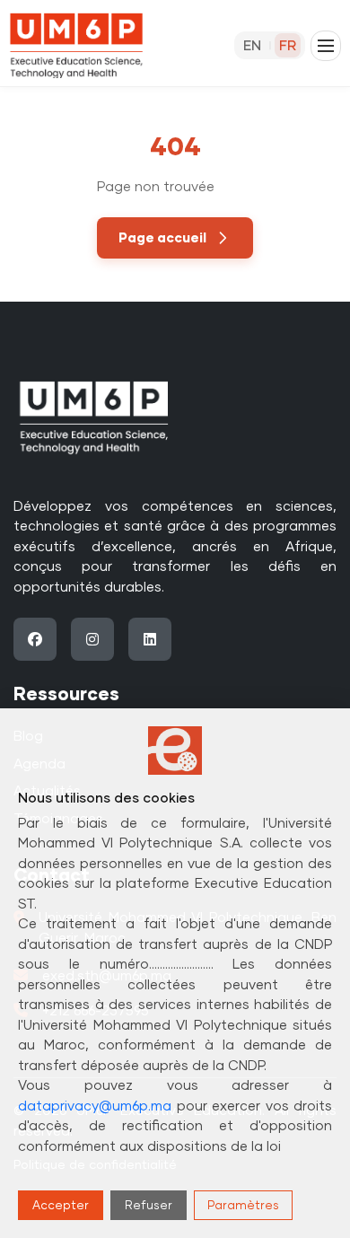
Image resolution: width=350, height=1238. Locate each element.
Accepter (60, 1205)
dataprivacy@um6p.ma (94, 1105)
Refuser (148, 1205)
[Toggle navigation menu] (326, 46)
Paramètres (243, 1205)
